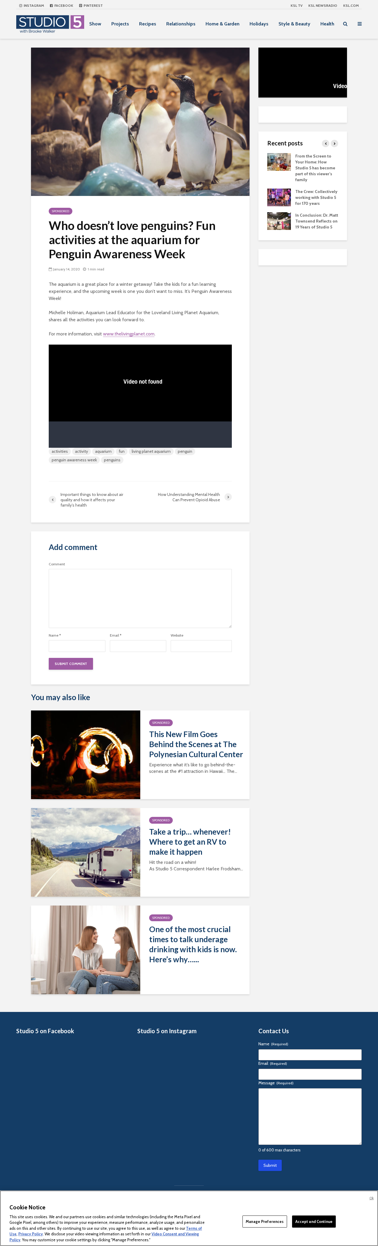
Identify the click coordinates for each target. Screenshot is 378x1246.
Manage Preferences (265, 1221)
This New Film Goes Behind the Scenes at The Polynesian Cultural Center (196, 744)
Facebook (63, 5)
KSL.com (351, 5)
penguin (185, 451)
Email (115, 635)
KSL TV (296, 5)
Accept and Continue (314, 1221)
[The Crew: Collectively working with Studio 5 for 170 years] (279, 196)
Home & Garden (222, 24)
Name (55, 635)
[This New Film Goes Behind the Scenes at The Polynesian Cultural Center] (85, 754)
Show (95, 24)
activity (81, 451)
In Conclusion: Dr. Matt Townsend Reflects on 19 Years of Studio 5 (316, 221)
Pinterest (93, 5)
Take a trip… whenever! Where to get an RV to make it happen (190, 841)
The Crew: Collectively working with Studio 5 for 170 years (316, 197)
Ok (371, 1198)
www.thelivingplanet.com (128, 334)
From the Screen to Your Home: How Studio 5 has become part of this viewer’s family (315, 167)
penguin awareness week (74, 460)
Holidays (259, 24)
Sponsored (60, 211)
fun (122, 451)
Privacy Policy (30, 1234)
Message (276, 1083)
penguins (112, 460)
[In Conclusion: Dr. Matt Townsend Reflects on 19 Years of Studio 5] (279, 220)
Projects (120, 24)
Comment (57, 564)
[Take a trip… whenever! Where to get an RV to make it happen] (85, 852)
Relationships (180, 24)
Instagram (33, 5)
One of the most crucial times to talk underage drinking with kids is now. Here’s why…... (193, 944)
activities (60, 451)
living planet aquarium (151, 451)
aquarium (103, 451)
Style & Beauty (294, 24)
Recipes (147, 24)
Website (177, 635)
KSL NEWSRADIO (322, 5)
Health (327, 24)
